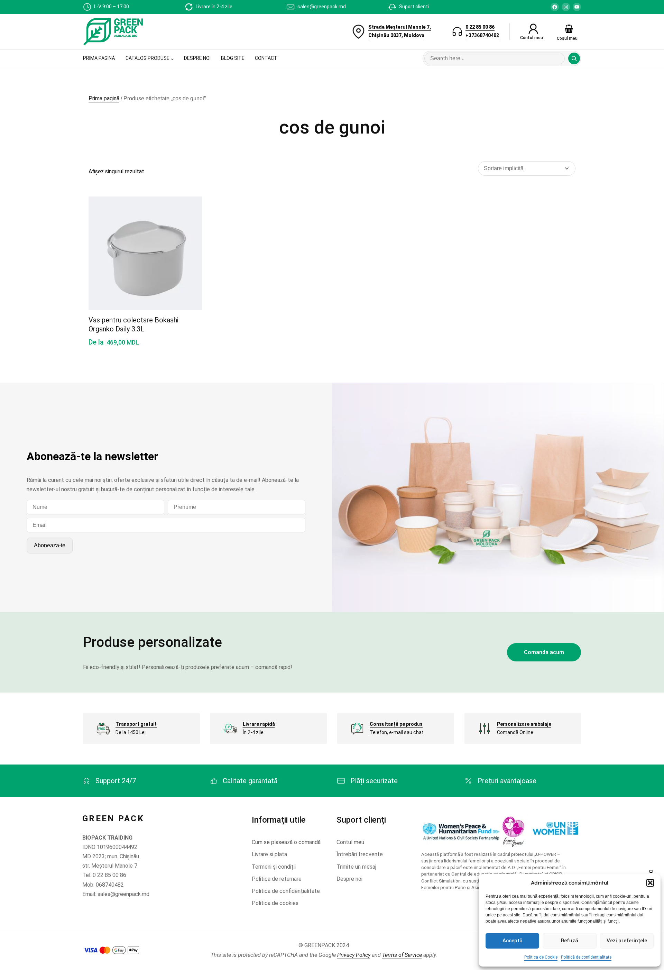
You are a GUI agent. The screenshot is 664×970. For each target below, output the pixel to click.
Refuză (569, 940)
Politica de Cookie (540, 957)
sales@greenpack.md (321, 6)
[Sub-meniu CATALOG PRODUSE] (172, 58)
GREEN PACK (113, 818)
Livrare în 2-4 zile (214, 6)
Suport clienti (414, 6)
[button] (650, 882)
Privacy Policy (353, 955)
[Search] (574, 58)
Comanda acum (544, 652)
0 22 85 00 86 (480, 27)
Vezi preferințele (627, 940)
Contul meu (531, 37)
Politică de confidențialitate (586, 957)
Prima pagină (104, 98)
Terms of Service (402, 955)
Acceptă (512, 940)
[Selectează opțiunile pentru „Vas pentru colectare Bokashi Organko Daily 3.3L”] (188, 242)
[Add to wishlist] (188, 209)
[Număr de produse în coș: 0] (569, 29)
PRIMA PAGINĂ (99, 58)
